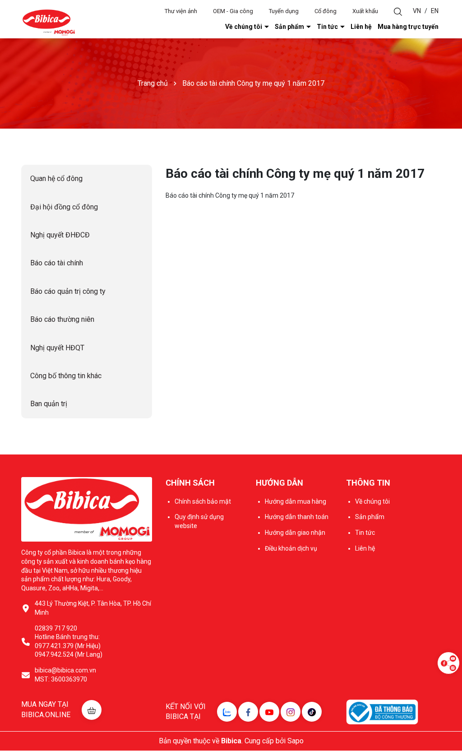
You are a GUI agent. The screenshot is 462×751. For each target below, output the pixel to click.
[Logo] (48, 21)
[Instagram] (290, 712)
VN (417, 10)
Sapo (295, 741)
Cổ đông (325, 11)
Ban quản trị (48, 403)
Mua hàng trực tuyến (408, 26)
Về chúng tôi (244, 26)
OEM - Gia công (233, 11)
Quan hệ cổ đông (56, 178)
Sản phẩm (290, 26)
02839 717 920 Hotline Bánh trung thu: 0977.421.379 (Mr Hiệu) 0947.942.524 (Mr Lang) (68, 641)
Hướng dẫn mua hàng (295, 501)
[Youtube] (269, 712)
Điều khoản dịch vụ (291, 548)
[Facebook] (248, 712)
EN (435, 10)
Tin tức (328, 26)
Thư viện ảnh (181, 11)
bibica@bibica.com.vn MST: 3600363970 (65, 675)
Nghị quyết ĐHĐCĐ (60, 235)
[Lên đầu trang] (448, 690)
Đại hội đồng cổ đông (64, 207)
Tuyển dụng (284, 11)
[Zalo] (227, 712)
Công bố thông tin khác (66, 375)
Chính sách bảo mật (203, 501)
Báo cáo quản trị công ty (68, 291)
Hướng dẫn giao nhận (295, 532)
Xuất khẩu (365, 11)
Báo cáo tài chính (56, 263)
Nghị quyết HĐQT (57, 347)
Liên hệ (361, 26)
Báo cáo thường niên (62, 319)
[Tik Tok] (312, 712)
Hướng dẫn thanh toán (296, 516)
